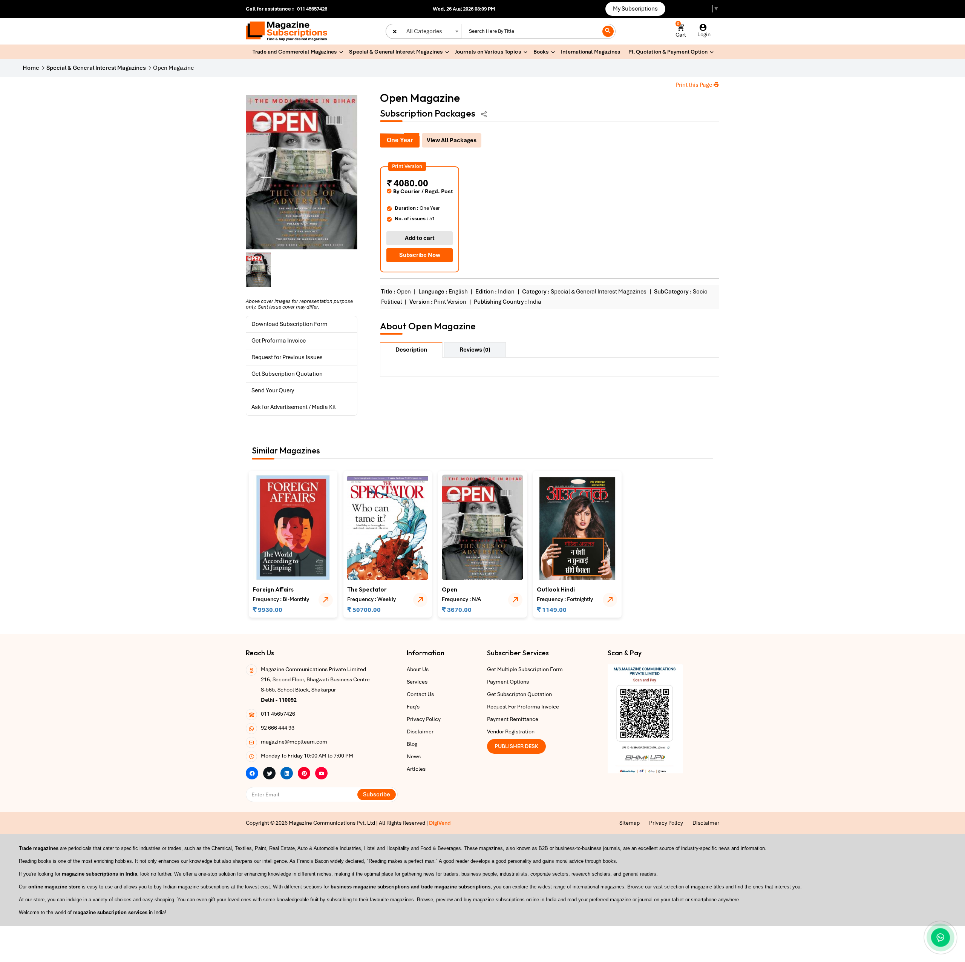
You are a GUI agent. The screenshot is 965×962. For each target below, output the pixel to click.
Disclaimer (420, 731)
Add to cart (420, 238)
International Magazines (590, 51)
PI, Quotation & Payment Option (668, 51)
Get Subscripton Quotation (519, 694)
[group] (301, 172)
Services (417, 681)
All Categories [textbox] (424, 31)
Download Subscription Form (289, 324)
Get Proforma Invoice (278, 340)
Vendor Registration (511, 731)
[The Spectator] (387, 527)
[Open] (482, 527)
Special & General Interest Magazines (396, 51)
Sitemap (629, 822)
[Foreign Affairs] (293, 527)
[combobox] (423, 31)
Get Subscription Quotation (287, 374)
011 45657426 (312, 9)
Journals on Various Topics (488, 51)
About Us (418, 669)
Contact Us (420, 694)
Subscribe (376, 794)
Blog (412, 744)
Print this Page (694, 85)
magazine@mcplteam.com (294, 741)
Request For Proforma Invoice (523, 706)
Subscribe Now (419, 255)
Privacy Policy (424, 719)
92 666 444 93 (277, 727)
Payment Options (508, 681)
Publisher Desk (516, 746)
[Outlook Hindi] (577, 527)
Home (31, 68)
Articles (416, 768)
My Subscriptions (635, 8)
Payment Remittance (512, 719)
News (414, 756)
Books (541, 51)
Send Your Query (272, 390)
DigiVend (440, 822)
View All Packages (451, 140)
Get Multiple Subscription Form (525, 669)
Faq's (413, 706)
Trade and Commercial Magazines (295, 51)
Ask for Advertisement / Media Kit (293, 407)
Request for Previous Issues (287, 357)
